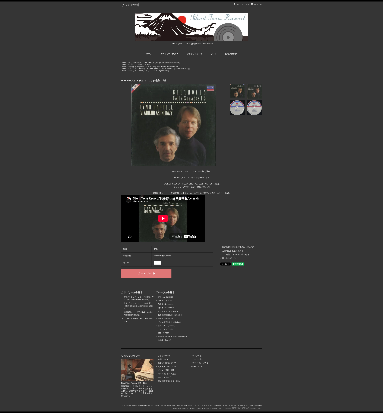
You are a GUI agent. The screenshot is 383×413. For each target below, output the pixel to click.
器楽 (148, 64)
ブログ (214, 54)
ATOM (199, 367)
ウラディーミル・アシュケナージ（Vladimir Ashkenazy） (170, 68)
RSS (194, 367)
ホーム (149, 54)
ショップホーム (164, 356)
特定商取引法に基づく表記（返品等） (238, 247)
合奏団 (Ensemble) (165, 318)
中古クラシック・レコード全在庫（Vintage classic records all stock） (155, 62)
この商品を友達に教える (232, 251)
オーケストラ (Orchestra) (168, 311)
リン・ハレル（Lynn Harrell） (159, 71)
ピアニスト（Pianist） (137, 68)
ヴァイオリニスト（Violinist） (170, 322)
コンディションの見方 (167, 374)
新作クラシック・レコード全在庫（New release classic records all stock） (138, 306)
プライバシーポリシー (201, 363)
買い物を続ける (229, 258)
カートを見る (197, 359)
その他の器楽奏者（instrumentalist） (173, 336)
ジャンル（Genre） (136, 64)
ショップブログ (164, 377)
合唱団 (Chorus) (164, 340)
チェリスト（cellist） (137, 71)
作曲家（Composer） (137, 67)
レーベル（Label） (165, 300)
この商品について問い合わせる (235, 254)
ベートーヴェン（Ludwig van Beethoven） (163, 67)
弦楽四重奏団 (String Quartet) (170, 315)
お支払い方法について (167, 363)
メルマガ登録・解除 (166, 370)
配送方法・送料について (168, 367)
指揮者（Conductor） (166, 308)
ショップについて (194, 54)
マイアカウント (243, 4)
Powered (228, 408)
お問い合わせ (231, 54)
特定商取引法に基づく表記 (169, 381)
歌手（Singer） (164, 333)
